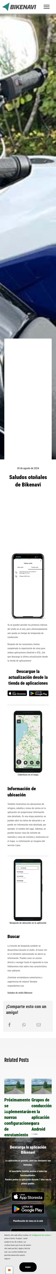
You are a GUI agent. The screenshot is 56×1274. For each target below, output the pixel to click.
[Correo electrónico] (38, 1025)
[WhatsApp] (24, 1025)
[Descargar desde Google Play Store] (39, 691)
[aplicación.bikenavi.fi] (28, 1229)
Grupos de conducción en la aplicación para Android (41, 1086)
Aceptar (28, 1267)
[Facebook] (9, 1025)
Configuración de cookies (41, 1235)
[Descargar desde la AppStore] (28, 1193)
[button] (6, 1110)
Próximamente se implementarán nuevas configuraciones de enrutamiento (14, 1086)
